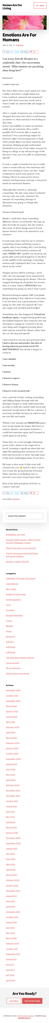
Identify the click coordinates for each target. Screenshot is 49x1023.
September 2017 (13, 954)
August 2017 (11, 959)
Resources (10, 636)
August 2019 (11, 896)
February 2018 (12, 943)
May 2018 (10, 933)
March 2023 (11, 738)
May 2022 (10, 775)
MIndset (9, 626)
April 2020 (11, 870)
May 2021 (10, 817)
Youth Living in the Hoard (17, 673)
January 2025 (12, 711)
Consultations (12, 584)
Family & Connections (16, 594)
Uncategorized (12, 663)
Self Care (10, 642)
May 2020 (10, 864)
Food (8, 605)
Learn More (13, 1001)
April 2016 (10, 980)
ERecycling (11, 589)
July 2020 (10, 854)
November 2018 (13, 912)
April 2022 (10, 780)
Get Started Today (32, 1001)
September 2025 (13, 701)
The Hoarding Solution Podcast (20, 658)
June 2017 (10, 970)
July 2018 (10, 928)
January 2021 (12, 833)
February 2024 (12, 727)
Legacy (9, 621)
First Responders (13, 600)
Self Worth (10, 647)
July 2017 (10, 964)
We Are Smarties (13, 668)
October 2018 (12, 917)
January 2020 (12, 885)
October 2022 (12, 753)
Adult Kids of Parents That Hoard (20, 578)
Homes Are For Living (12, 6)
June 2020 (10, 859)
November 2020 (13, 838)
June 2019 (10, 901)
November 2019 (13, 891)
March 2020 (11, 875)
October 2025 (12, 696)
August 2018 (11, 922)
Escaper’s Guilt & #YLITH (17, 562)
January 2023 (12, 748)
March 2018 (11, 938)
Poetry (9, 631)
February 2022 (12, 785)
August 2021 (11, 806)
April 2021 (10, 822)
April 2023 (10, 732)
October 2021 (12, 801)
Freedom (16, 499)
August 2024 (11, 717)
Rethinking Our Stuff (15, 535)
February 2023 (12, 743)
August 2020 (11, 848)
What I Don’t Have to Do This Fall (21, 548)
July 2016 (10, 975)
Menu (42, 5)
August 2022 (11, 764)
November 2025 (13, 690)
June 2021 (10, 812)
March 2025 (11, 706)
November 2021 (13, 796)
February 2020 (12, 880)
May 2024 (10, 722)
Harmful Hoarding (14, 615)
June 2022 (10, 769)
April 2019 (10, 907)
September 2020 (13, 843)
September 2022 (13, 759)
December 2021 (13, 790)
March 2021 (11, 827)
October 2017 (12, 949)
